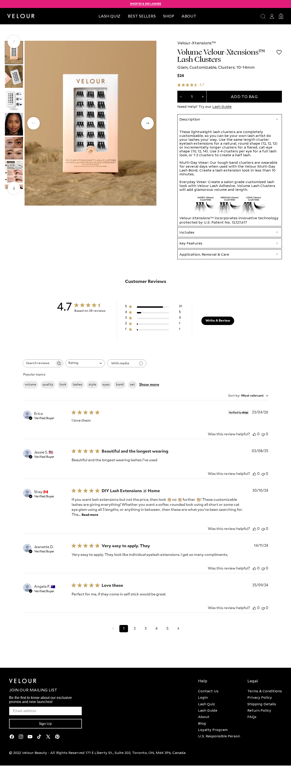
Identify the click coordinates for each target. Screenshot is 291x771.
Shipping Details (261, 704)
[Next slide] (14, 188)
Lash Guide (222, 106)
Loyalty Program (213, 729)
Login (203, 697)
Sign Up (45, 724)
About (203, 716)
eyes (106, 384)
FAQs (251, 716)
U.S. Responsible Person (219, 736)
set (132, 384)
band (120, 384)
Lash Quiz (206, 704)
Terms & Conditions (264, 691)
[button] (168, 16)
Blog (202, 723)
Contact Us (208, 691)
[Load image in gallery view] (14, 52)
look (63, 384)
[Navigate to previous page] (112, 628)
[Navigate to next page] (178, 628)
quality (48, 384)
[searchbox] (39, 363)
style (92, 384)
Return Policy (259, 710)
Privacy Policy (259, 697)
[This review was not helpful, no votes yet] (263, 434)
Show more (149, 384)
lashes (77, 384)
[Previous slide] (14, 41)
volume (30, 384)
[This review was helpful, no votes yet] (254, 434)
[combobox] (85, 363)
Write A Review (218, 320)
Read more (90, 515)
